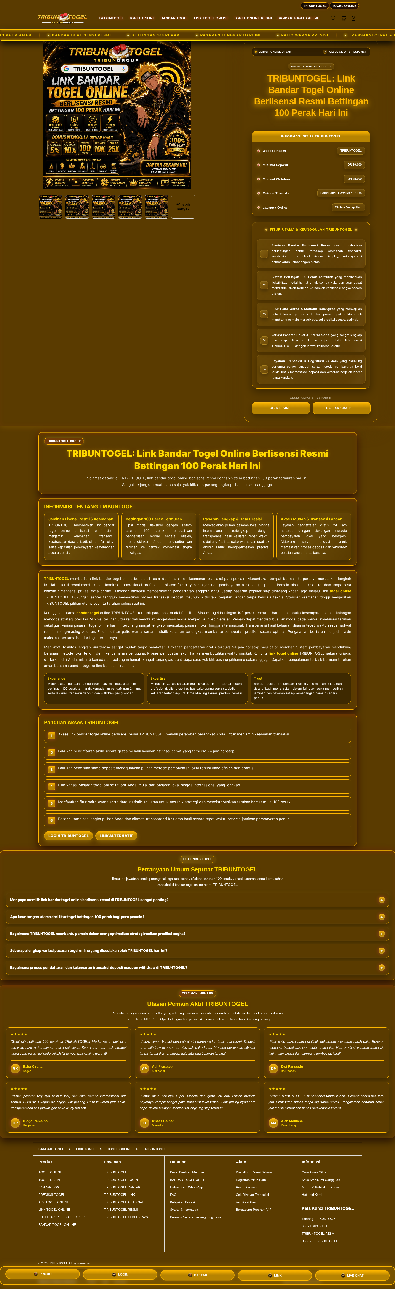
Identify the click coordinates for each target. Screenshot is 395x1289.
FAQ (173, 1194)
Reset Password (247, 1187)
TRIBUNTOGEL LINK (119, 1194)
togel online (340, 591)
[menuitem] (111, 18)
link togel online (283, 653)
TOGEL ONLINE (50, 1172)
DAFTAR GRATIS (339, 408)
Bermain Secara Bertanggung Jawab (196, 1217)
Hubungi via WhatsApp (186, 1187)
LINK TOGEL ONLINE (54, 1209)
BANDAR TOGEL (50, 1187)
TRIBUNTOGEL (56, 578)
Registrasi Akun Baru (251, 1180)
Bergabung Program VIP (253, 1209)
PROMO (46, 1275)
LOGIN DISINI (279, 408)
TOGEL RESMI (49, 1180)
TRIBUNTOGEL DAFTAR (122, 1187)
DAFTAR (200, 1274)
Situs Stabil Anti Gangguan (321, 1180)
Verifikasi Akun (246, 1202)
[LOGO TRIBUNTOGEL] (63, 18)
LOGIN (123, 1275)
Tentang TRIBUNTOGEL (319, 1219)
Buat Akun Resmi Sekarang (255, 1172)
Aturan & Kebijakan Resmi (320, 1187)
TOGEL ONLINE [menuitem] (344, 6)
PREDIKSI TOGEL (51, 1194)
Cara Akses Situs (314, 1172)
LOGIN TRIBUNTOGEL (68, 835)
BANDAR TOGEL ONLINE (57, 1224)
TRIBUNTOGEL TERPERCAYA (126, 1217)
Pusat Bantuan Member (187, 1172)
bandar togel (87, 613)
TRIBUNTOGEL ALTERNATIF (125, 1202)
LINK (278, 1274)
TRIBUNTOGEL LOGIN (121, 1180)
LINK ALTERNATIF (116, 835)
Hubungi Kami (312, 1194)
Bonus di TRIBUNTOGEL (320, 1241)
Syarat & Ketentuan (184, 1209)
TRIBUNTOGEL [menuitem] (315, 6)
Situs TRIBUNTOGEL (317, 1226)
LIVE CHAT (355, 1273)
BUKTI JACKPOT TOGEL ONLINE (63, 1217)
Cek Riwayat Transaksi (252, 1194)
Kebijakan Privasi (182, 1202)
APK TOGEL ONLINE (53, 1202)
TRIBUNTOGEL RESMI (121, 1209)
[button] (343, 18)
